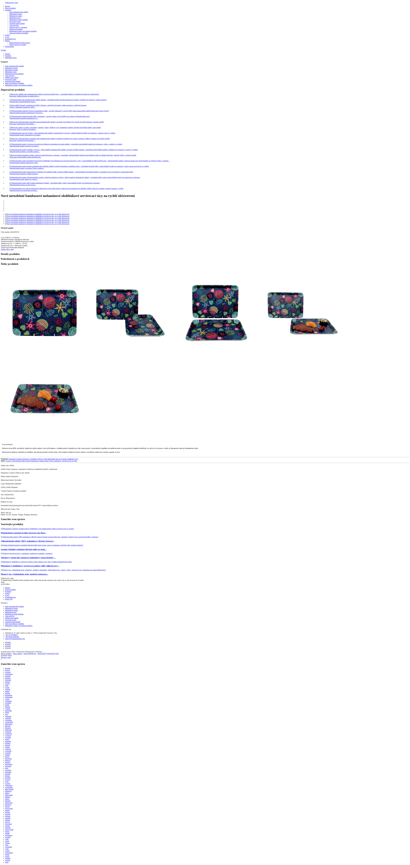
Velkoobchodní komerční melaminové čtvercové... (26, 113)
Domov (7, 6)
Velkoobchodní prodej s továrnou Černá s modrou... (26, 168)
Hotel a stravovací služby (17, 45)
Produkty (8, 10)
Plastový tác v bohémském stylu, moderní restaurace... (24, 574)
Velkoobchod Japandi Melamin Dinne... (22, 102)
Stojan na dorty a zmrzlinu (18, 27)
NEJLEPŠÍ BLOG (29, 654)
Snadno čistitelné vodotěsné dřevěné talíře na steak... (24, 549)
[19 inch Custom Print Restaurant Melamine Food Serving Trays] (26, 553)
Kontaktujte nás (10, 39)
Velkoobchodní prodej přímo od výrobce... (23, 179)
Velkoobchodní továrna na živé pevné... (22, 185)
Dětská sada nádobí (16, 29)
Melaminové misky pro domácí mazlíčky (23, 31)
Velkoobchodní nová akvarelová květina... (23, 190)
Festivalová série (15, 22)
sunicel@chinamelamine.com (15, 639)
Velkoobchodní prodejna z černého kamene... (24, 152)
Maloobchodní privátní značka (19, 43)
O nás (7, 37)
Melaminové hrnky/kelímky (18, 20)
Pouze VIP (8, 599)
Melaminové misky (15, 16)
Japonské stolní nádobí (17, 23)
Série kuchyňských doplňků (18, 33)
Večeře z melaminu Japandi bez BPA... (22, 107)
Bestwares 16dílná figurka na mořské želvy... (24, 96)
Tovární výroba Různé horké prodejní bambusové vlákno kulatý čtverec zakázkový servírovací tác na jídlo (41, 461)
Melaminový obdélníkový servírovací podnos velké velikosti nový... (30, 566)
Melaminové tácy (15, 18)
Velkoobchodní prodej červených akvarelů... (24, 146)
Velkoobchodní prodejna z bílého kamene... (24, 174)
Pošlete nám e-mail (7, 249)
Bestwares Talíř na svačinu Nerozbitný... (23, 129)
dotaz (2, 582)
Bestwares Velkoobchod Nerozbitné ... (22, 124)
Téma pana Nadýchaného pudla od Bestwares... (25, 157)
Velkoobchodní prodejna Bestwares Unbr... (23, 163)
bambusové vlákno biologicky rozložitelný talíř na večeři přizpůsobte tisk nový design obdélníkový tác (43, 459)
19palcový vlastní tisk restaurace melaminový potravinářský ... (28, 558)
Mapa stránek (17, 654)
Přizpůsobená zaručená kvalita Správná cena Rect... (23, 533)
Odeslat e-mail (6, 657)
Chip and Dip (14, 25)
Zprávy (7, 35)
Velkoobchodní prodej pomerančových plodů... (25, 135)
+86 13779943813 (11, 635)
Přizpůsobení (9, 46)
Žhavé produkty (10, 8)
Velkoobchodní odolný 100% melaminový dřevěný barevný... (28, 541)
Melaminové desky (15, 14)
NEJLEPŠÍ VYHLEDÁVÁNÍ (48, 654)
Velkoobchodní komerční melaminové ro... (23, 118)
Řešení (7, 41)
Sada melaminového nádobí (18, 12)
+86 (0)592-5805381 (12, 637)
